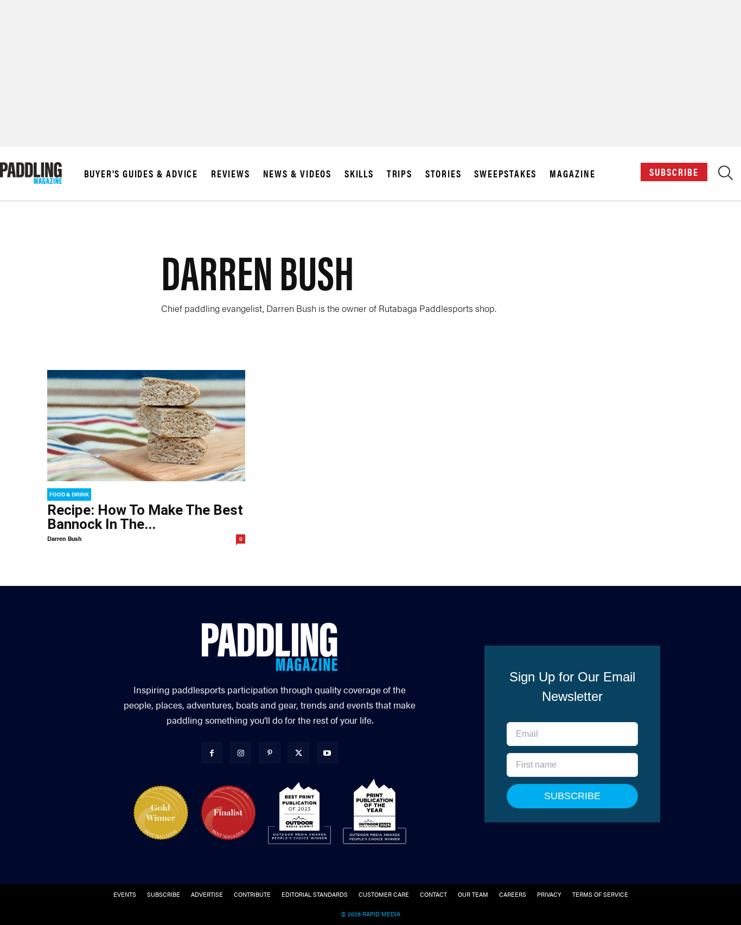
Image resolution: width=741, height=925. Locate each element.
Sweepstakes (505, 173)
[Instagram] (240, 752)
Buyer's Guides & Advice (141, 173)
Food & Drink (69, 494)
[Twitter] (298, 752)
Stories (443, 173)
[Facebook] (211, 752)
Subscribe (674, 171)
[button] (725, 175)
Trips (399, 173)
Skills (359, 173)
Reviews (230, 173)
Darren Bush (64, 538)
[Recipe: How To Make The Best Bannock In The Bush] (146, 425)
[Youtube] (327, 752)
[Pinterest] (269, 752)
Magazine (572, 173)
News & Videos (297, 173)
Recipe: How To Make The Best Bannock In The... (145, 517)
